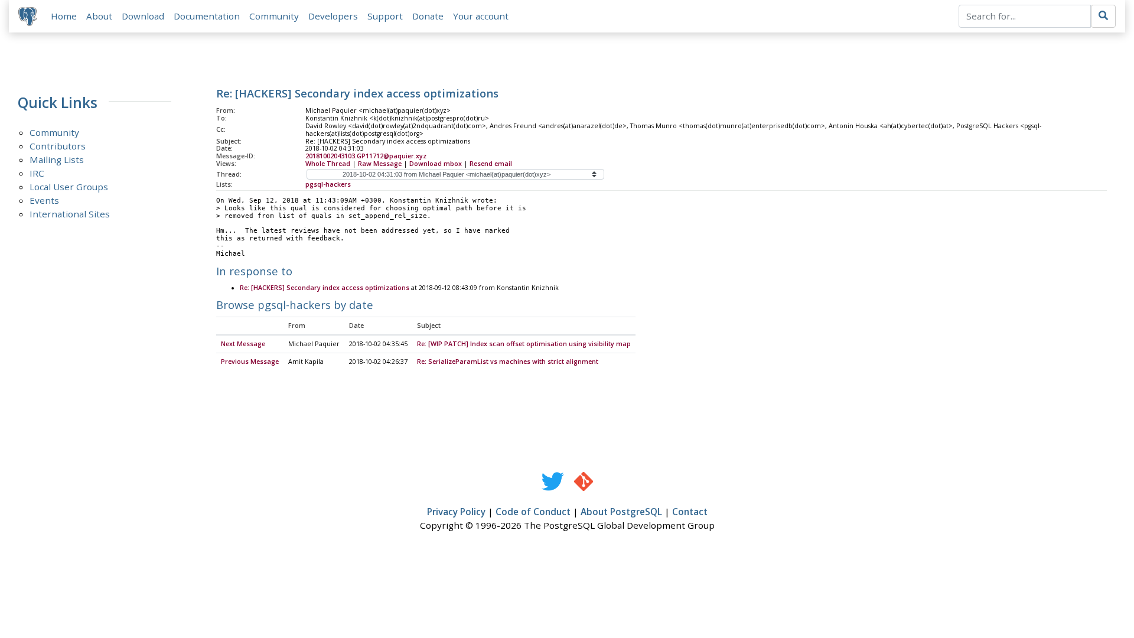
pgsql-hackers (328, 184)
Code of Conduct (533, 511)
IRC (37, 173)
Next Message (243, 344)
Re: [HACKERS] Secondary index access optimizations (324, 288)
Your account (481, 16)
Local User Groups (69, 187)
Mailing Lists (57, 159)
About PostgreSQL (621, 511)
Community (274, 16)
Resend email (491, 164)
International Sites (70, 214)
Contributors (58, 146)
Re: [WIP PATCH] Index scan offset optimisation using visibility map (524, 344)
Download (143, 16)
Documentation (207, 16)
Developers (333, 16)
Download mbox (435, 164)
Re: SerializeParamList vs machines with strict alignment (507, 361)
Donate (428, 16)
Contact (690, 511)
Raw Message (380, 164)
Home (64, 16)
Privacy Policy (456, 511)
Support (385, 16)
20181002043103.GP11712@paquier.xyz (365, 156)
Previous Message (250, 361)
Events (44, 200)
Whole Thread (327, 164)
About (99, 16)
